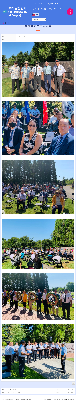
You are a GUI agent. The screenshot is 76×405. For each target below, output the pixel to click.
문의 (61, 8)
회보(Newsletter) (52, 3)
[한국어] (37, 14)
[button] (18, 39)
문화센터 (53, 8)
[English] (33, 14)
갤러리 (35, 8)
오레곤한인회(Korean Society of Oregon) (17, 11)
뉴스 (41, 3)
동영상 (44, 8)
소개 (34, 3)
